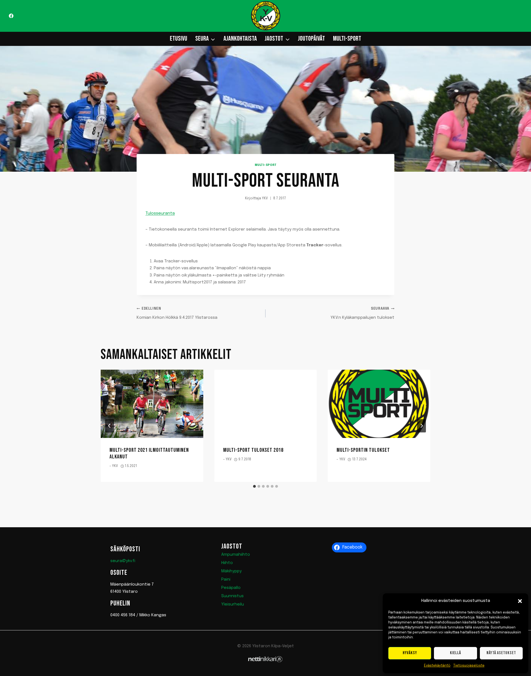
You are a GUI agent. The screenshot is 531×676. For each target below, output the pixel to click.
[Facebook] (11, 15)
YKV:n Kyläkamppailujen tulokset (362, 313)
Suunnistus (232, 596)
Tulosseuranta (160, 213)
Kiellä (455, 653)
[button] (520, 601)
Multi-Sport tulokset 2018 (253, 450)
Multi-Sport (347, 39)
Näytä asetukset (501, 653)
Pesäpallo (231, 588)
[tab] (254, 486)
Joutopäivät (311, 39)
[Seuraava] (421, 425)
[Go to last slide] (109, 425)
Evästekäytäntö (437, 665)
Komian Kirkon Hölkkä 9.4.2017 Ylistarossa (177, 313)
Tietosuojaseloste (469, 665)
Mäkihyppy (231, 571)
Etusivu (178, 39)
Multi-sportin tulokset (363, 450)
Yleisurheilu (232, 604)
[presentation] (152, 404)
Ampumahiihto (235, 554)
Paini (225, 579)
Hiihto (227, 563)
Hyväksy (410, 653)
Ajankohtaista (240, 39)
